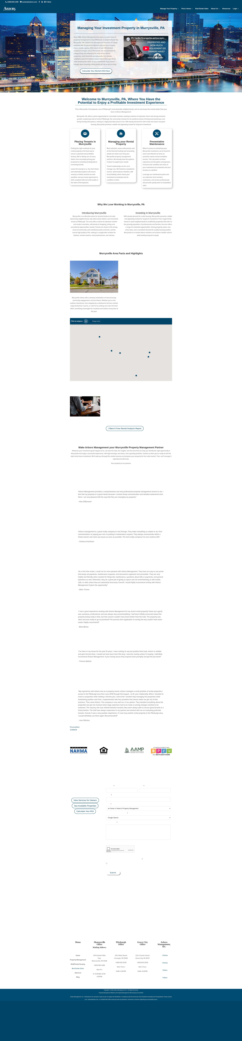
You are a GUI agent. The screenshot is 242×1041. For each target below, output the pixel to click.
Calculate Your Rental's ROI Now (96, 71)
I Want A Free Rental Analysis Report (124, 428)
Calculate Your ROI (85, 811)
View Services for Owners (85, 800)
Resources (226, 9)
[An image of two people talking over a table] (85, 416)
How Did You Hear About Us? (117, 813)
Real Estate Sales (201, 9)
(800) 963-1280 (106, 999)
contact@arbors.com (93, 999)
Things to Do (96, 321)
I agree (110, 863)
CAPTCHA (109, 843)
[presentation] (120, 849)
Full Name (110, 786)
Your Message (111, 822)
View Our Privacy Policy (114, 866)
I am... (108, 804)
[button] (111, 351)
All (86, 321)
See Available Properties (85, 806)
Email (141, 786)
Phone (109, 795)
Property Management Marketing (126, 992)
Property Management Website (107, 992)
